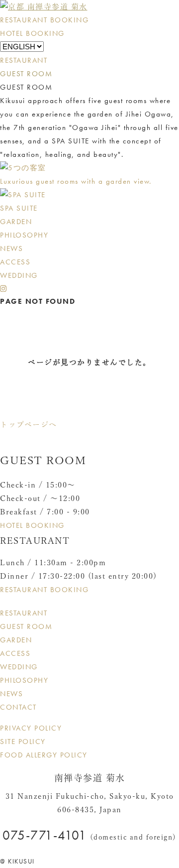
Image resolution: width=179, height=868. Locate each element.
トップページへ (28, 424)
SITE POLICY (23, 741)
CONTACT (18, 707)
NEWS (11, 248)
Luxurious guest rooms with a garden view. (76, 181)
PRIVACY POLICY (31, 728)
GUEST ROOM (26, 74)
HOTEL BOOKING (32, 33)
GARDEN (16, 222)
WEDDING (19, 275)
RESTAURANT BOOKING (44, 20)
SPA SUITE (19, 208)
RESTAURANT (23, 60)
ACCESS (15, 262)
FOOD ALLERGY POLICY (44, 755)
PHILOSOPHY (24, 235)
